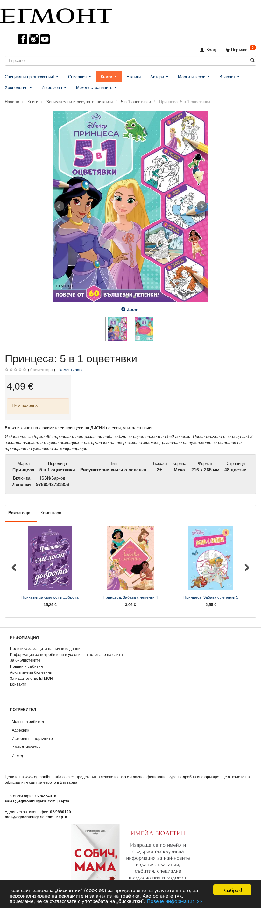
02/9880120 (60, 812)
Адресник (20, 730)
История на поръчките (32, 738)
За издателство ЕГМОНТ (32, 678)
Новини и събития (26, 666)
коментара (41, 370)
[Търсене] (252, 61)
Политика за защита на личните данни (45, 648)
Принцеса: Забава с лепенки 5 (210, 597)
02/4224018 (45, 796)
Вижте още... (21, 512)
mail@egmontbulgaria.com (29, 817)
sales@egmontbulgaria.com (30, 801)
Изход (17, 756)
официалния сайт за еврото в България (41, 782)
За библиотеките (25, 660)
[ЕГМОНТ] (56, 14)
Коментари (50, 512)
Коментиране (71, 370)
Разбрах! (232, 890)
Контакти (18, 684)
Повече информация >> (175, 901)
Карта (64, 801)
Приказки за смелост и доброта (50, 597)
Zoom (132, 309)
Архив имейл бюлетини (31, 672)
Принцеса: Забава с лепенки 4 (130, 597)
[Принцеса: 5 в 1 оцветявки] (130, 206)
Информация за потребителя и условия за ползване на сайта (66, 654)
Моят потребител (28, 722)
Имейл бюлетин (26, 747)
